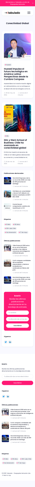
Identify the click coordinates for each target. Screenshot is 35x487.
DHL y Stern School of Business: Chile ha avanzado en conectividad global (15, 144)
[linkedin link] (10, 342)
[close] (32, 3)
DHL (7, 136)
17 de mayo (23, 232)
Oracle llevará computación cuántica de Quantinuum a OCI (21, 206)
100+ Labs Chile (11, 228)
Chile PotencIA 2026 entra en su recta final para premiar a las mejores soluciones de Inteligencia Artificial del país (21, 249)
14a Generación (11, 232)
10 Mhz (8, 224)
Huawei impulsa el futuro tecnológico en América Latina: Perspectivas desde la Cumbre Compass (16, 74)
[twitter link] (6, 342)
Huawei (8, 65)
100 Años (17, 224)
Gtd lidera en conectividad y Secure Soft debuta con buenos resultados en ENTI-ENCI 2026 (22, 194)
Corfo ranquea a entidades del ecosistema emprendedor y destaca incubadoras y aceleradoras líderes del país (22, 265)
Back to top (7, 475)
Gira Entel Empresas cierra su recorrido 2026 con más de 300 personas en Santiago (21, 181)
